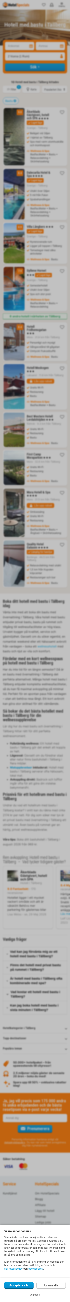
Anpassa (35, 1294)
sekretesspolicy (13, 1268)
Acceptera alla (19, 1285)
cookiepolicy (35, 1268)
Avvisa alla (51, 1285)
